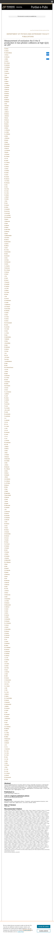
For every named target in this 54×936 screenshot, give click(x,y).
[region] (27, 928)
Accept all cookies (43, 926)
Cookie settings (27, 930)
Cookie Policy (20, 931)
